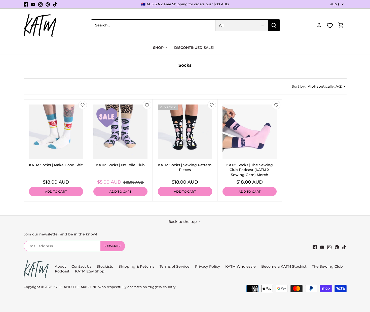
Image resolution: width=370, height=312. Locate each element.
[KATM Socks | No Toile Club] (120, 132)
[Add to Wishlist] (82, 105)
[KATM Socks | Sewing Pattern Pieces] (185, 132)
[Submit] (274, 25)
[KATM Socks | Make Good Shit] (56, 132)
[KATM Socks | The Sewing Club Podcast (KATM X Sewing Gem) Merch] (250, 132)
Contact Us (81, 266)
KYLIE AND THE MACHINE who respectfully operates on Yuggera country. (114, 287)
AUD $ (335, 4)
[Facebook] (26, 4)
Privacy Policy (207, 266)
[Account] (318, 25)
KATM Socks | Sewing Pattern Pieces (185, 167)
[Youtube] (33, 4)
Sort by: (299, 86)
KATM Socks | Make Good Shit (56, 165)
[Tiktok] (55, 4)
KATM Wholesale (240, 266)
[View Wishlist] (330, 25)
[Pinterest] (48, 4)
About (60, 266)
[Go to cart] (341, 25)
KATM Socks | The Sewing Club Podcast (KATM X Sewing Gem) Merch (249, 170)
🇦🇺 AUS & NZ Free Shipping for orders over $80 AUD (185, 4)
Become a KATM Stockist (284, 266)
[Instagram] (40, 4)
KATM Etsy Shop (89, 271)
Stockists (105, 266)
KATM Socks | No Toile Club (120, 165)
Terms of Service (175, 266)
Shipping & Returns (136, 266)
